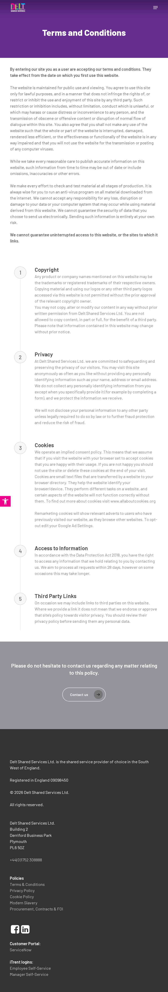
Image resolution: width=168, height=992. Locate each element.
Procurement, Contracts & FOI (36, 908)
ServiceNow (20, 949)
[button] (155, 8)
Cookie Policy (22, 896)
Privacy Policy (22, 890)
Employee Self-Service (30, 968)
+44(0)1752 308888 (26, 859)
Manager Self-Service (29, 974)
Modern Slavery (23, 902)
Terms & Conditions (27, 884)
